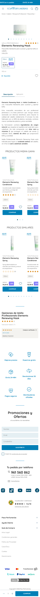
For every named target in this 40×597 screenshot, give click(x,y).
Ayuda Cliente (7, 523)
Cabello (9, 14)
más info (5, 53)
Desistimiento (6, 556)
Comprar (27, 594)
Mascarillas (30, 14)
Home (4, 14)
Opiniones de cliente (22, 506)
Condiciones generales (9, 537)
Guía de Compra (8, 528)
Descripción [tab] (8, 94)
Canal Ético (5, 547)
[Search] (32, 8)
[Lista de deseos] (20, 207)
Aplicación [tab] (19, 94)
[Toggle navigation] (3, 8)
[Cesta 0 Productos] (36, 8)
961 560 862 (20, 472)
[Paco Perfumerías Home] (17, 8)
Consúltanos (15, 481)
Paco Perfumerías (9, 518)
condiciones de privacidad (19, 454)
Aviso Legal (5, 532)
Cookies (4, 551)
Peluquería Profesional (19, 14)
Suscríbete (20, 447)
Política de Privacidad (9, 542)
